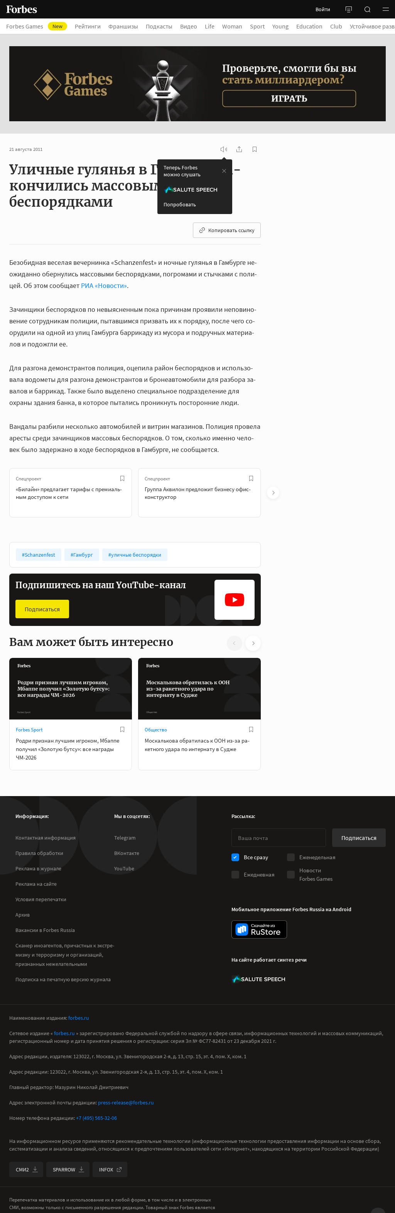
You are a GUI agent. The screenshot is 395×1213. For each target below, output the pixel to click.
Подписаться (42, 609)
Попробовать (180, 204)
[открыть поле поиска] (367, 9)
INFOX (106, 1169)
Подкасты (159, 26)
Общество (156, 729)
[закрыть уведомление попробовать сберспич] (224, 171)
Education (309, 26)
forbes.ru (78, 1017)
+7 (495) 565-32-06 (96, 1117)
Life (209, 26)
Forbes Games (34, 26)
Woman (232, 26)
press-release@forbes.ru (126, 1102)
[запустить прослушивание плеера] (224, 149)
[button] (386, 9)
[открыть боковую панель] (349, 9)
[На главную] (21, 9)
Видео (188, 26)
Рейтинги (88, 26)
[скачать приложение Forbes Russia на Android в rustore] (259, 929)
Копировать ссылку (231, 230)
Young (280, 26)
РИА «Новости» (104, 285)
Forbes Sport (29, 729)
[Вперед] (273, 493)
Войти (323, 9)
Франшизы (123, 26)
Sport (257, 26)
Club (336, 26)
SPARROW (64, 1169)
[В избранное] (122, 478)
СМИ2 (22, 1169)
